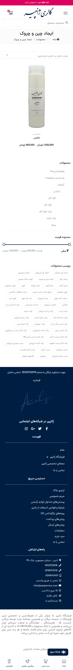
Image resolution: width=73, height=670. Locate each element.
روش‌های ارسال (56, 525)
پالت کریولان (39, 324)
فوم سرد (12, 298)
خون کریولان (62, 292)
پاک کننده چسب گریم (59, 337)
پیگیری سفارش (27, 666)
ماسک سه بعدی (31, 305)
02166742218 (51, 570)
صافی (63, 251)
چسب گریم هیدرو (28, 349)
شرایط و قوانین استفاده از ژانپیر (48, 508)
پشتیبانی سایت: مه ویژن (36, 649)
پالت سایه (28, 311)
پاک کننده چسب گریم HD (33, 337)
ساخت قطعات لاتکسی (18, 292)
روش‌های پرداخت (55, 519)
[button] (65, 13)
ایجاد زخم (64, 279)
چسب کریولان (62, 349)
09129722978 (51, 565)
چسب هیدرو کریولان (14, 343)
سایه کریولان (43, 298)
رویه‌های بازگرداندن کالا (53, 514)
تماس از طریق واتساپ (47, 581)
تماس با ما (59, 471)
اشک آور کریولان (42, 273)
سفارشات (59, 531)
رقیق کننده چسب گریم (42, 292)
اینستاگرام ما (51, 601)
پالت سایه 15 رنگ (60, 317)
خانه (55, 40)
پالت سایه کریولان (21, 317)
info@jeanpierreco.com (45, 586)
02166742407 (51, 576)
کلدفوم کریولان (28, 356)
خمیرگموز (49, 285)
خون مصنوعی (10, 285)
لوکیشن (9, 666)
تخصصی (36, 134)
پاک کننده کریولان (36, 343)
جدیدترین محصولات (55, 178)
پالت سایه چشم (41, 317)
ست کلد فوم (27, 298)
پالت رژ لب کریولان (45, 311)
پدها (54, 225)
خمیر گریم (63, 285)
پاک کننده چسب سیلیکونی (16, 330)
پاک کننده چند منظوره (59, 343)
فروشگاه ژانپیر (57, 457)
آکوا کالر (52, 198)
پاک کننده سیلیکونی (41, 330)
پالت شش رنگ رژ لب (59, 324)
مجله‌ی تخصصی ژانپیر (53, 464)
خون (23, 285)
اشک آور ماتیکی (61, 273)
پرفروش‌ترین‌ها (57, 171)
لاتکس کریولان (50, 305)
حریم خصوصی (57, 496)
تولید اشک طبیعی (25, 279)
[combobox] (36, 55)
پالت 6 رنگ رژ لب (13, 305)
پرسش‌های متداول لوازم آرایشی (48, 502)
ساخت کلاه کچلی (61, 298)
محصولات (40, 40)
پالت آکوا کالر (45, 212)
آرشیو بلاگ (59, 491)
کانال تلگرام (52, 596)
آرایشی (57, 191)
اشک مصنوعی (23, 273)
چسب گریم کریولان (60, 356)
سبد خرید (59, 537)
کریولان (61, 185)
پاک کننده (51, 218)
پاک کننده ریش (61, 330)
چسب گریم (45, 349)
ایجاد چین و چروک (46, 279)
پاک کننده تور (23, 324)
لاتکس (36, 138)
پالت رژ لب (63, 311)
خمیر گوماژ (35, 285)
